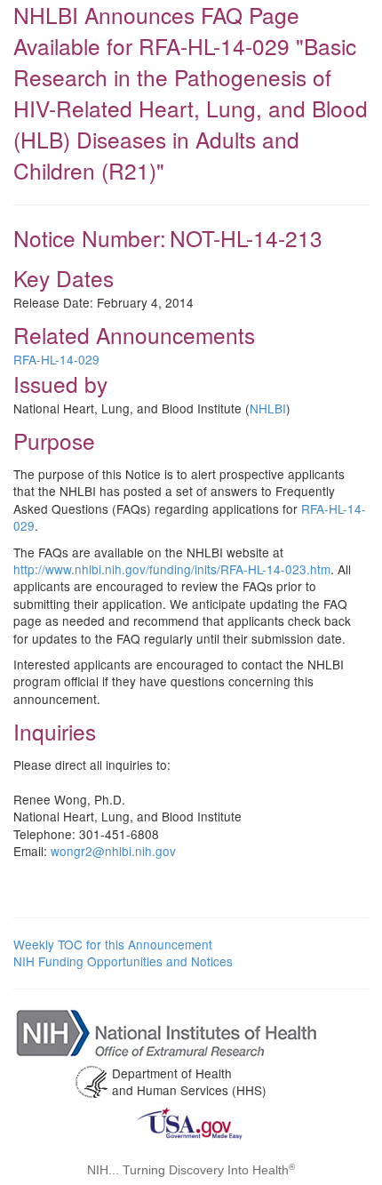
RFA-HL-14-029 (56, 359)
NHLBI (268, 408)
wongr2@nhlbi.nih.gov (113, 851)
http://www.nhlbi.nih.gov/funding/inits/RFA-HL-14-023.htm (171, 569)
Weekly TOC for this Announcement (112, 944)
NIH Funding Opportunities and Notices (123, 961)
